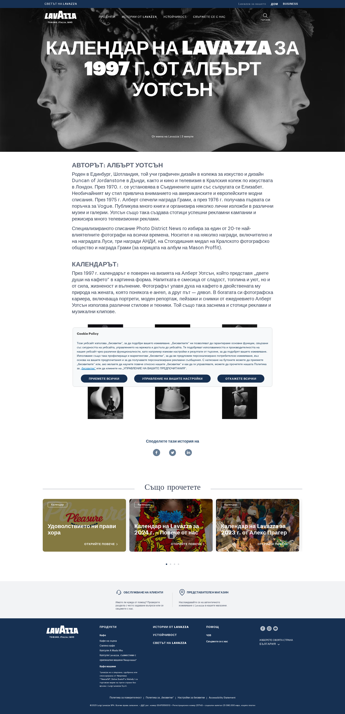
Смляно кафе (107, 645)
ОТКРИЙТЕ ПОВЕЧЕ (99, 544)
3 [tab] (174, 564)
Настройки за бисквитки (191, 697)
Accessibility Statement (222, 697)
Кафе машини (108, 666)
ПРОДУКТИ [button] (107, 17)
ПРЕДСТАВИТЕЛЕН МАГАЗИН (207, 592)
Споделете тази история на (172, 441)
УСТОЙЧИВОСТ (165, 635)
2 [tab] (170, 564)
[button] (265, 17)
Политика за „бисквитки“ (160, 697)
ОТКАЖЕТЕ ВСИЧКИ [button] (240, 378)
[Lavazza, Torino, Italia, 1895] (60, 17)
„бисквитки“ (88, 368)
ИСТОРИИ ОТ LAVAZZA (171, 627)
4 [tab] (178, 564)
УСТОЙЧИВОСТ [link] (175, 17)
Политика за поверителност (126, 697)
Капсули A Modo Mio (111, 650)
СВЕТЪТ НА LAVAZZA (61, 4)
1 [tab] (167, 564)
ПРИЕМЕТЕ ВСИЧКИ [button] (104, 378)
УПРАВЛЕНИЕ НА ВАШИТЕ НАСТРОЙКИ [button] (172, 378)
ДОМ (274, 4)
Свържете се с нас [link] (209, 17)
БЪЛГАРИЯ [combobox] (268, 644)
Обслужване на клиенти (143, 592)
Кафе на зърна (108, 641)
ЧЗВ (208, 635)
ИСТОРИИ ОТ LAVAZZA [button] (139, 17)
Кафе (103, 635)
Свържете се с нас (217, 641)
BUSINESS (290, 4)
